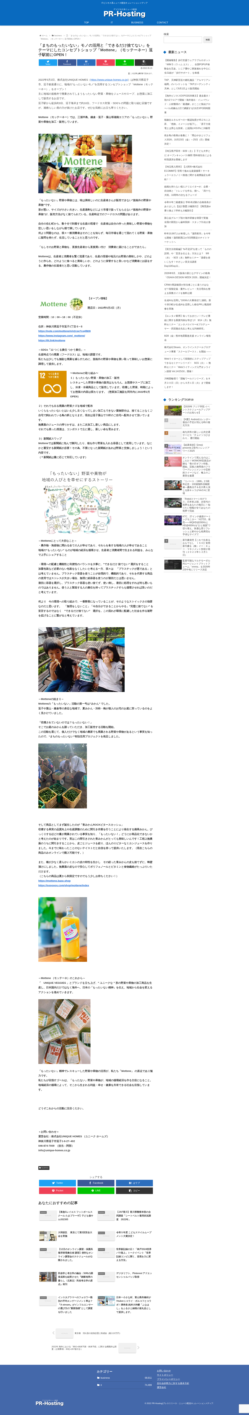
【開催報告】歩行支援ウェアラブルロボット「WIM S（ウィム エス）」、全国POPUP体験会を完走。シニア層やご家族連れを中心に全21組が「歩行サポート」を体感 (187, 66)
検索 (166, 34)
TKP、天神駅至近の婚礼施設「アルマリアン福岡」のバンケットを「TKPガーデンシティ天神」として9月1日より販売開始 (187, 84)
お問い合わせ (164, 1371)
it (126, 1385)
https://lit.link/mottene (51, 340)
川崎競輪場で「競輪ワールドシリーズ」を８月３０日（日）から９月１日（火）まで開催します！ (187, 382)
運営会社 (161, 1387)
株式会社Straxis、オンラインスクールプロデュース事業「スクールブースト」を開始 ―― (187, 349)
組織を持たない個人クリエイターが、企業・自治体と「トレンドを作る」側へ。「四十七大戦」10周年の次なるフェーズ (187, 190)
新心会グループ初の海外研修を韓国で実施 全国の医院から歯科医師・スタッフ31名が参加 (187, 222)
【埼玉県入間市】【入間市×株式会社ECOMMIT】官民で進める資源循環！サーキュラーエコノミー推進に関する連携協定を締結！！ (187, 173)
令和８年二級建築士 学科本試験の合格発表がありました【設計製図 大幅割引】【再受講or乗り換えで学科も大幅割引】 (187, 206)
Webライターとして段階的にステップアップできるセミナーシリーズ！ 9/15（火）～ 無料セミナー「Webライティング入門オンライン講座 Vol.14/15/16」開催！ (187, 365)
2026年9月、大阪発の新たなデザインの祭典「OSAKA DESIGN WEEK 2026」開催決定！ (187, 275)
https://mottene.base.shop (54, 880)
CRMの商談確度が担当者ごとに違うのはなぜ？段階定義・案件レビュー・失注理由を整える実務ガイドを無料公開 (187, 288)
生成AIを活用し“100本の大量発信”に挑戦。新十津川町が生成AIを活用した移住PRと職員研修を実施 (187, 304)
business (45, 1168)
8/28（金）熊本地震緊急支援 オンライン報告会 (187, 337)
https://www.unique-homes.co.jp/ (109, 79)
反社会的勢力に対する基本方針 (173, 1383)
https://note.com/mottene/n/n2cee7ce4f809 (64, 331)
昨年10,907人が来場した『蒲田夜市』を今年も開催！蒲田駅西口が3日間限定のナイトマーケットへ (187, 237)
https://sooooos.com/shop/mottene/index (63, 885)
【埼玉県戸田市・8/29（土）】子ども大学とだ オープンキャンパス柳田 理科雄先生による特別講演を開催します (188, 155)
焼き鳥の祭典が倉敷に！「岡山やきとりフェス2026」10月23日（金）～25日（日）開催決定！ (187, 139)
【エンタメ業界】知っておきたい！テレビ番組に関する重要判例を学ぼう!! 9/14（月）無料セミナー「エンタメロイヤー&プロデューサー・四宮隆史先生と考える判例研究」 (187, 322)
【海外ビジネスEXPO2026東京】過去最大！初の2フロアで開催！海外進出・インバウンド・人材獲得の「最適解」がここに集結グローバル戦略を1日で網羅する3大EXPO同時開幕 (187, 104)
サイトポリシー (165, 1375)
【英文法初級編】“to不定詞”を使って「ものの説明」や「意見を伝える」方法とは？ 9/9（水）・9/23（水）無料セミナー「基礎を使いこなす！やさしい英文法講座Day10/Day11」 (187, 257)
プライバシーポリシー (168, 1379)
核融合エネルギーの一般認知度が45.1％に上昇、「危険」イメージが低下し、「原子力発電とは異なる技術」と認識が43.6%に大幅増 (187, 123)
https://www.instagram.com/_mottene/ (61, 335)
